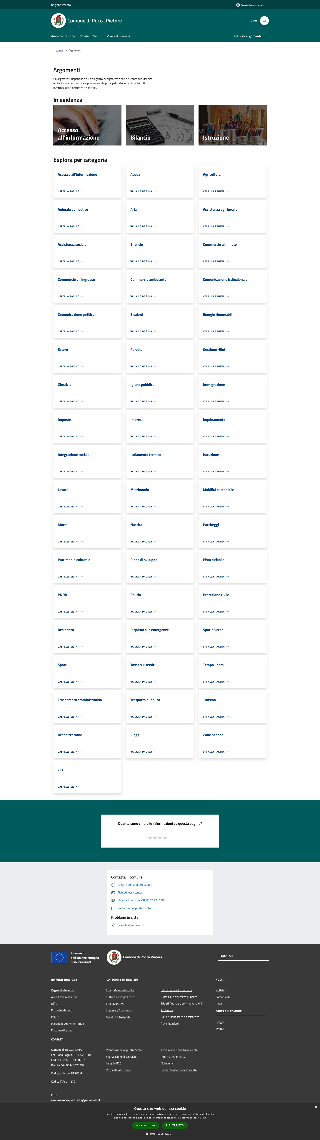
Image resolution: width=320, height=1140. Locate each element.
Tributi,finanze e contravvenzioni (181, 1003)
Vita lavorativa (115, 1003)
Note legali (167, 1063)
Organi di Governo (62, 990)
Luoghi (220, 1022)
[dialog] (160, 1121)
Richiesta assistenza (118, 1070)
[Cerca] (264, 20)
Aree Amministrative (64, 997)
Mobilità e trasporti (118, 1017)
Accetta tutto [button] (145, 1125)
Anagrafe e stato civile (120, 990)
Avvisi (219, 1003)
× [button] (315, 1107)
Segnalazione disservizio (121, 1056)
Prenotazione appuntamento (124, 1050)
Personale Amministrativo (67, 1023)
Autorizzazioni (170, 1023)
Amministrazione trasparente (179, 1050)
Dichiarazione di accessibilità (179, 1070)
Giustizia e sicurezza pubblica (179, 997)
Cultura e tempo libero (120, 997)
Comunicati (223, 997)
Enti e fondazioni (61, 1010)
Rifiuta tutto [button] (175, 1125)
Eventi (220, 1028)
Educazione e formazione (176, 990)
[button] (159, 1134)
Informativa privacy (173, 1056)
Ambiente (167, 1010)
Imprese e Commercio (119, 1010)
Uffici (54, 1003)
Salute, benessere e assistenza (180, 1017)
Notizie (220, 990)
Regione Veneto (61, 5)
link (204, 1117)
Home (59, 50)
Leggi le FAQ (113, 1063)
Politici (55, 1017)
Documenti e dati (62, 1030)
